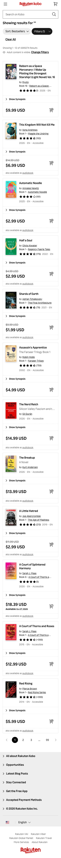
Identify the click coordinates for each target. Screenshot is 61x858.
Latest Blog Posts (17, 773)
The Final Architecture (40, 302)
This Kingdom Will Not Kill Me (37, 124)
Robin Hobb (28, 357)
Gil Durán (27, 413)
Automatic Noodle (30, 183)
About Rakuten (39, 842)
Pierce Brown (29, 688)
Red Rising (25, 683)
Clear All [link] (10, 39)
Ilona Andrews (29, 129)
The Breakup (27, 457)
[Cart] (56, 4)
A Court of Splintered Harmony (32, 566)
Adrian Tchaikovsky (32, 299)
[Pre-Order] (51, 606)
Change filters (40, 52)
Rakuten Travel (44, 838)
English (22, 822)
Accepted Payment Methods (24, 799)
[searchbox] (28, 14)
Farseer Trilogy (36, 360)
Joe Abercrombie (31, 516)
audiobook (27, 172)
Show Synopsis (17, 99)
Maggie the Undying (38, 133)
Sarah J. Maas (29, 573)
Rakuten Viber (38, 834)
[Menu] (5, 4)
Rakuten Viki (21, 834)
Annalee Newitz (30, 188)
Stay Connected (16, 782)
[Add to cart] (51, 110)
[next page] (56, 740)
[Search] (54, 14)
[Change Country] (7, 822)
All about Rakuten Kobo (20, 756)
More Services (21, 842)
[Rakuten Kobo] (31, 4)
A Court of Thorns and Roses (43, 576)
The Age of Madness (38, 519)
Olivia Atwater (29, 245)
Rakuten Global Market (21, 838)
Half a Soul (25, 240)
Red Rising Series (37, 692)
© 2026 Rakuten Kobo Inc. (22, 808)
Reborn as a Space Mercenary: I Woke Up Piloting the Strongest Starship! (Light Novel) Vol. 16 (37, 71)
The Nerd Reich (28, 404)
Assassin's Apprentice (33, 347)
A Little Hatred (28, 511)
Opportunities (15, 764)
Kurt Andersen (30, 467)
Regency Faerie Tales (39, 249)
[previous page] (7, 740)
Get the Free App (16, 791)
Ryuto (25, 82)
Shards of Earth (28, 294)
